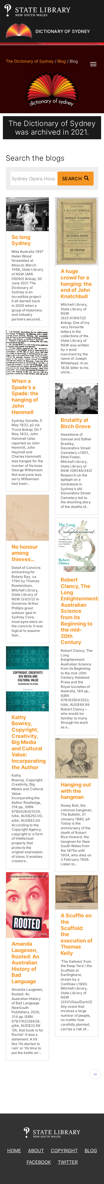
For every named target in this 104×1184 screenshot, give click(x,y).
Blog (61, 61)
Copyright (64, 1150)
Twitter (68, 1162)
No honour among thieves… (25, 553)
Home (14, 1150)
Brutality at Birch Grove (76, 423)
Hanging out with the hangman (76, 791)
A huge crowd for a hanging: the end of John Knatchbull (76, 283)
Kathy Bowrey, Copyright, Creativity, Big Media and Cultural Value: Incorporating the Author (29, 742)
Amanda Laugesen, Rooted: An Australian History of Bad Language (25, 962)
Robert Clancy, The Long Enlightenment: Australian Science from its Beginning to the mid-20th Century (80, 611)
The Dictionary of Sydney (30, 61)
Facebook (39, 1162)
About (36, 1150)
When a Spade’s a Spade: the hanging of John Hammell (25, 396)
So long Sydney (21, 240)
